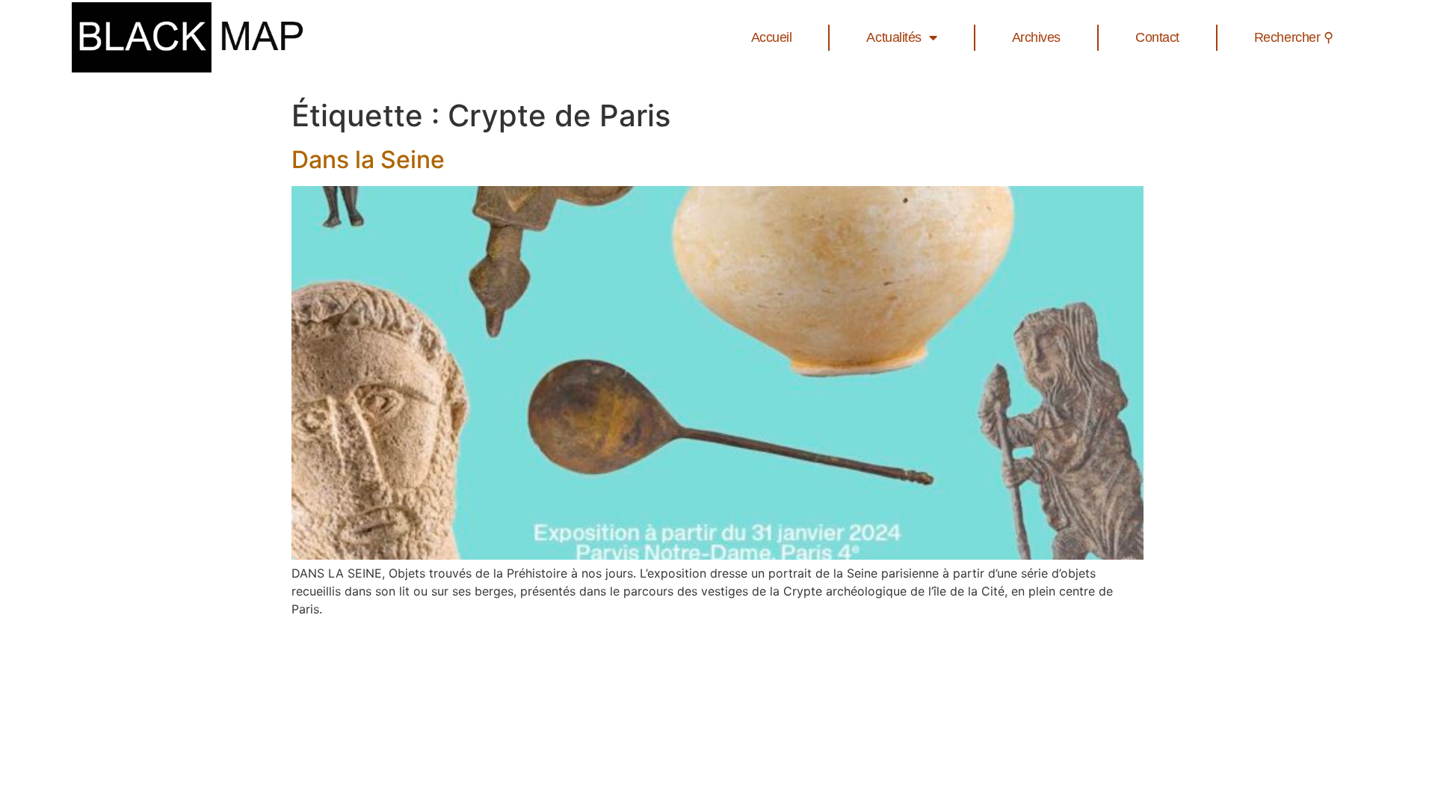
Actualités (894, 37)
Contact (1157, 37)
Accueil (771, 37)
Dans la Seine (368, 159)
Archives (1036, 37)
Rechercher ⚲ (1293, 37)
